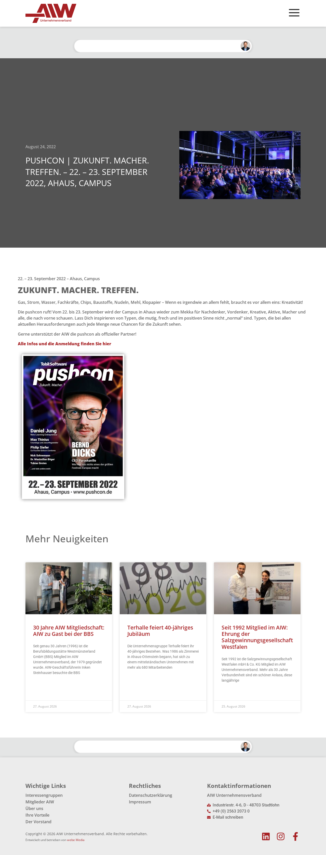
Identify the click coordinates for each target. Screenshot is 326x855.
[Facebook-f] (295, 836)
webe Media (76, 840)
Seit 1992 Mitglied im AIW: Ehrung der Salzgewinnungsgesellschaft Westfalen (257, 637)
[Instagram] (280, 836)
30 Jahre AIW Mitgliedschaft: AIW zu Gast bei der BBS (68, 630)
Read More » (43, 685)
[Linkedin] (266, 836)
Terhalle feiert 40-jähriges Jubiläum (160, 630)
